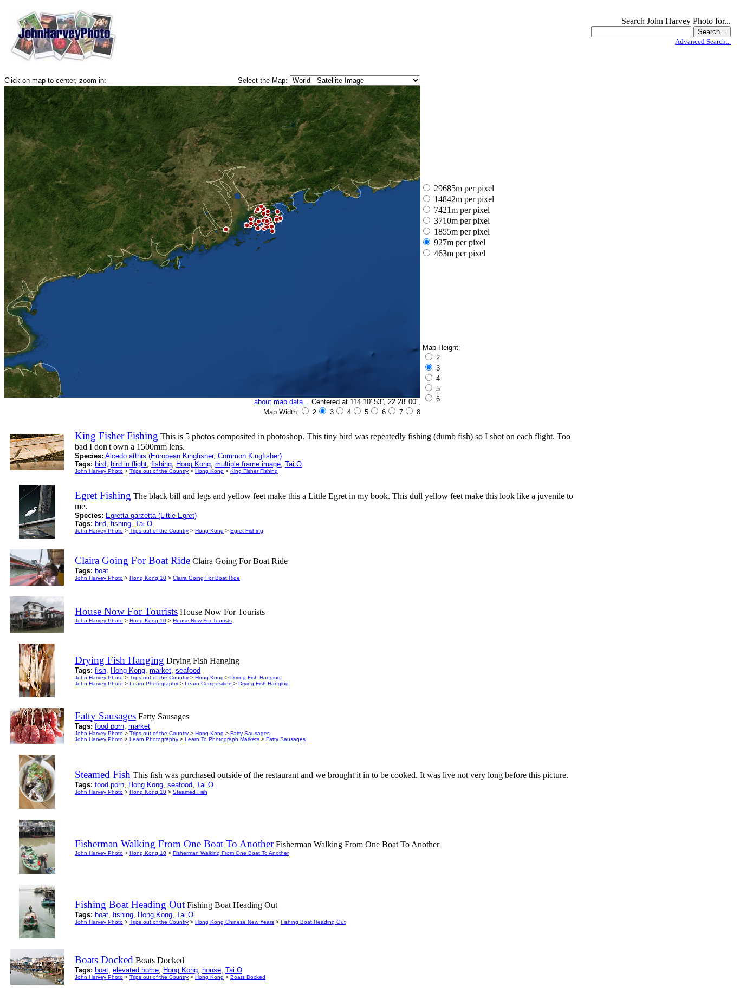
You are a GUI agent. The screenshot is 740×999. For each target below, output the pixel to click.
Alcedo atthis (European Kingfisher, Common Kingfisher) (193, 456)
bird (100, 464)
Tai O (293, 464)
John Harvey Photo (99, 471)
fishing (161, 464)
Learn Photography (153, 683)
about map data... (281, 402)
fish (100, 670)
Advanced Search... (703, 41)
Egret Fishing (246, 531)
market (160, 670)
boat (101, 571)
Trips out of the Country (159, 471)
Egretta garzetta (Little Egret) (151, 515)
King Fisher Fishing (254, 471)
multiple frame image (248, 464)
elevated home (136, 970)
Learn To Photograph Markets (222, 739)
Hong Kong (193, 464)
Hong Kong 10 (147, 578)
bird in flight (129, 464)
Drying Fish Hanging (255, 677)
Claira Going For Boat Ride (206, 578)
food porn (109, 726)
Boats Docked (247, 977)
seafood (188, 670)
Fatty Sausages (250, 733)
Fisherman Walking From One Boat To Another (231, 853)
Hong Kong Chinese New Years (234, 922)
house (211, 970)
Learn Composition (208, 683)
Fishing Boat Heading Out (313, 922)
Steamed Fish (190, 792)
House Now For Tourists (202, 621)
